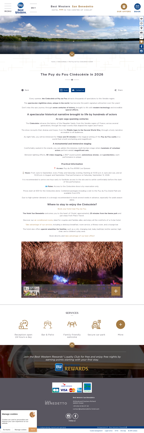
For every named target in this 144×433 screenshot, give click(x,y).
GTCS (116, 430)
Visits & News (62, 61)
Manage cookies (20, 430)
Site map (123, 430)
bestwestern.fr (102, 427)
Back (27, 90)
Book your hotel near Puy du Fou (72, 209)
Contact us (80, 90)
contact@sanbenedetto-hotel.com (86, 409)
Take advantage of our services (39, 225)
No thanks (6, 430)
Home (53, 61)
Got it (33, 430)
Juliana (135, 430)
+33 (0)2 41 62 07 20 (81, 406)
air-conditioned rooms (43, 220)
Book (66, 90)
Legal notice (108, 430)
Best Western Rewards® (118, 427)
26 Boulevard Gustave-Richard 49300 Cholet (84, 402)
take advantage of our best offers (79, 236)
